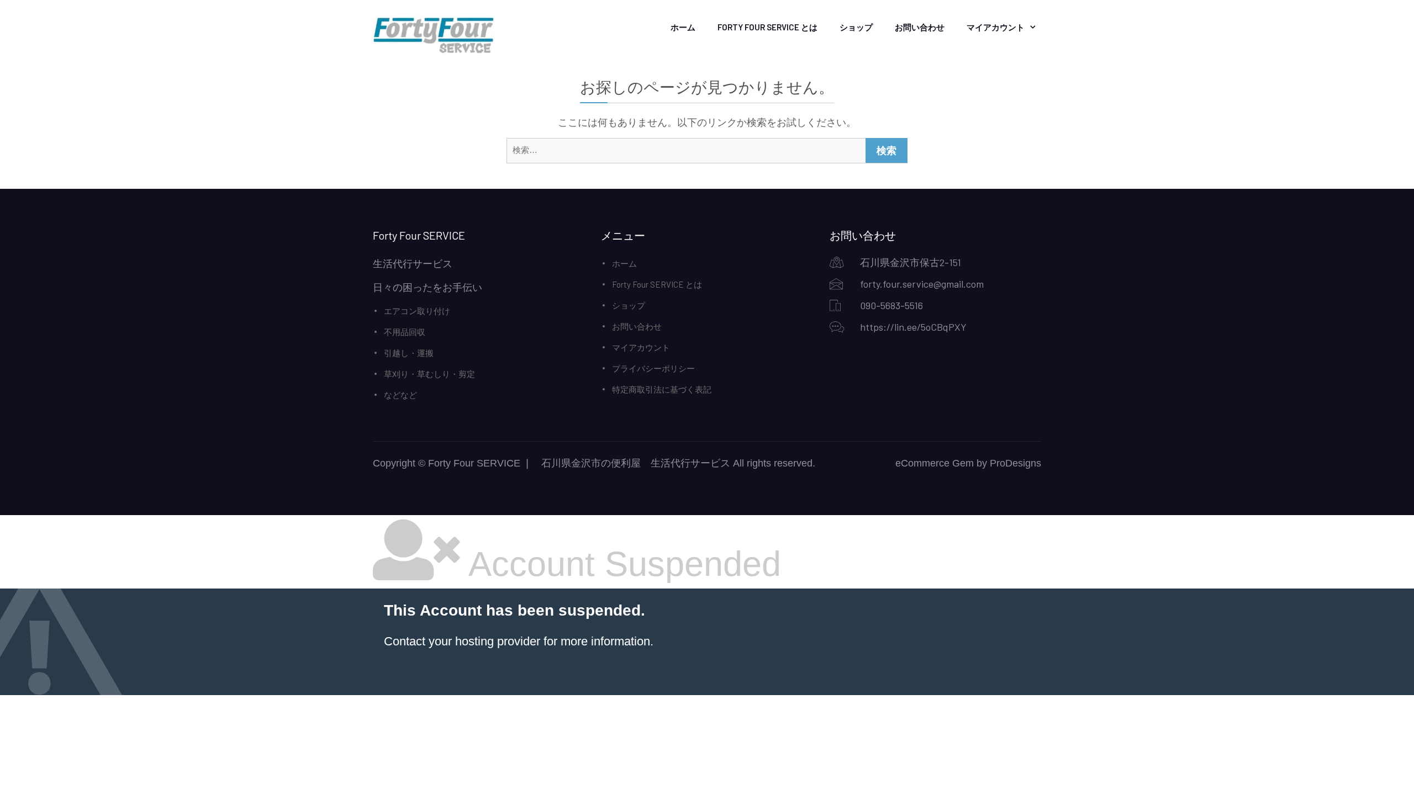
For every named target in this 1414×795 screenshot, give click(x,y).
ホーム (683, 27)
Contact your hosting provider (462, 641)
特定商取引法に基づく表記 (661, 389)
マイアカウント (996, 27)
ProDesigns (1015, 463)
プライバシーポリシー (653, 368)
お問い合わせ (920, 27)
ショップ (856, 27)
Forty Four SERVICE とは (767, 27)
